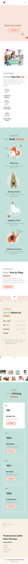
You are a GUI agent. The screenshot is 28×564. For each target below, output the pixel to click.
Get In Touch (7, 549)
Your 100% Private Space (7, 108)
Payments (6, 551)
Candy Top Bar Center (7, 119)
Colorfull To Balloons (7, 96)
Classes (5, 545)
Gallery (5, 547)
